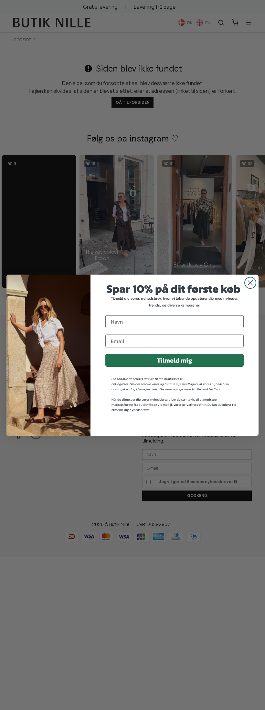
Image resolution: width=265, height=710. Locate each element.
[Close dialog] (250, 282)
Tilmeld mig (174, 360)
